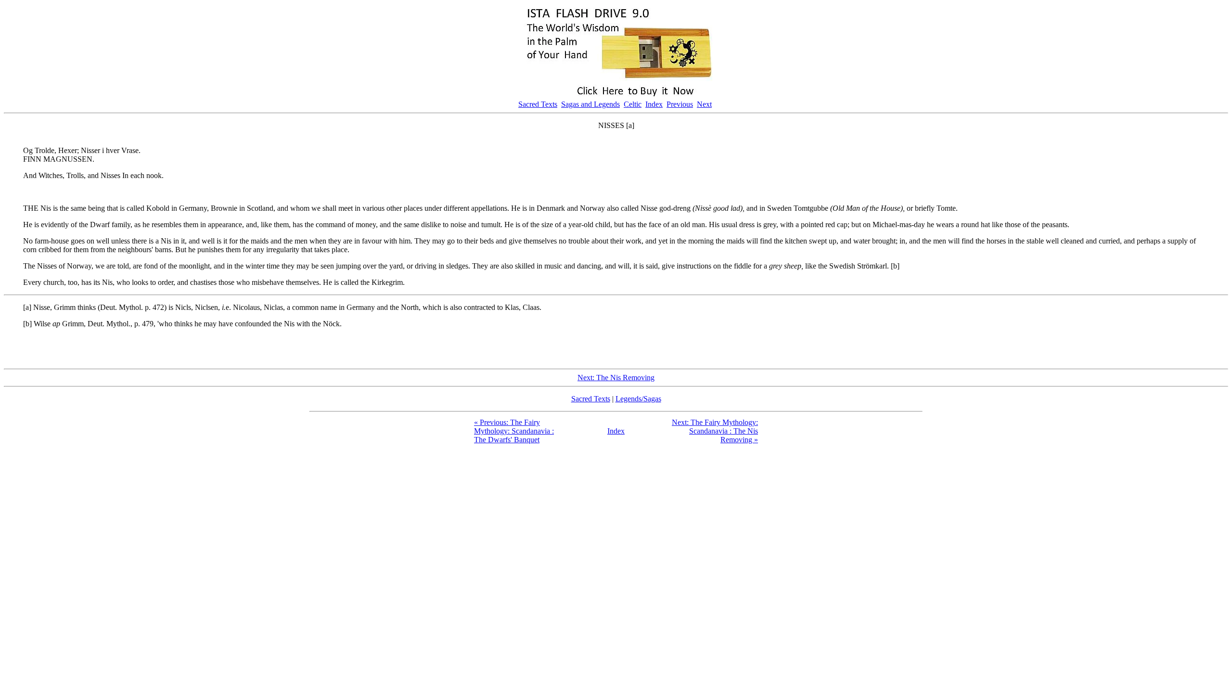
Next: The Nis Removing (616, 377)
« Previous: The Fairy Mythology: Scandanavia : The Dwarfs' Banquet (514, 431)
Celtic (633, 104)
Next (704, 104)
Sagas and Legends (590, 104)
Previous (680, 104)
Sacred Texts (537, 104)
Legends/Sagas (638, 399)
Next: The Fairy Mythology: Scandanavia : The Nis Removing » (715, 431)
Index (654, 104)
